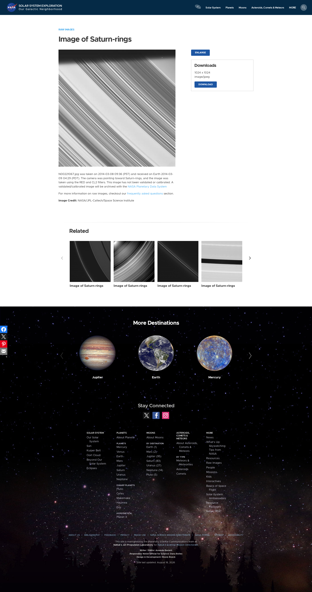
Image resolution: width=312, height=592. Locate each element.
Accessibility (235, 535)
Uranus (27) (153, 465)
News (210, 437)
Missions (211, 472)
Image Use (140, 535)
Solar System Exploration (40, 4)
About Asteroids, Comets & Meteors (187, 447)
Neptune (122, 479)
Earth (156, 377)
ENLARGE (200, 53)
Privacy (125, 535)
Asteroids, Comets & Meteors (183, 436)
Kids (209, 476)
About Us (74, 535)
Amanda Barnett (164, 550)
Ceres (120, 493)
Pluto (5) (151, 474)
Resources (213, 458)
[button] (293, 8)
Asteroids (182, 469)
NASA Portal (202, 535)
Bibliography (92, 535)
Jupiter (97, 377)
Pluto (120, 489)
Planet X (122, 517)
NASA (12, 7)
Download (205, 84)
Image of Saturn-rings (86, 285)
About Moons (154, 437)
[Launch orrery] (198, 8)
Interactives (213, 481)
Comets (181, 473)
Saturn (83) (153, 461)
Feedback (110, 535)
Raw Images (66, 29)
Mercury (214, 377)
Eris (119, 507)
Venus (120, 452)
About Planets (125, 437)
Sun (89, 446)
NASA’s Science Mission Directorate (178, 545)
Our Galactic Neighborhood (40, 9)
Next (250, 258)
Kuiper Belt (94, 450)
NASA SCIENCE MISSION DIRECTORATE (170, 535)
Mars (120, 461)
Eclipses (92, 468)
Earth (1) (151, 447)
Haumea (122, 502)
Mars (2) (151, 452)
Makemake (123, 498)
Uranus (121, 474)
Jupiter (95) (153, 456)
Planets (122, 433)
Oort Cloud (93, 455)
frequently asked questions (145, 193)
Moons (150, 433)
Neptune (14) (154, 470)
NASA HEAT (214, 511)
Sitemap (219, 535)
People (210, 467)
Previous (61, 258)
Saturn (121, 470)
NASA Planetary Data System (147, 186)
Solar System (95, 433)
